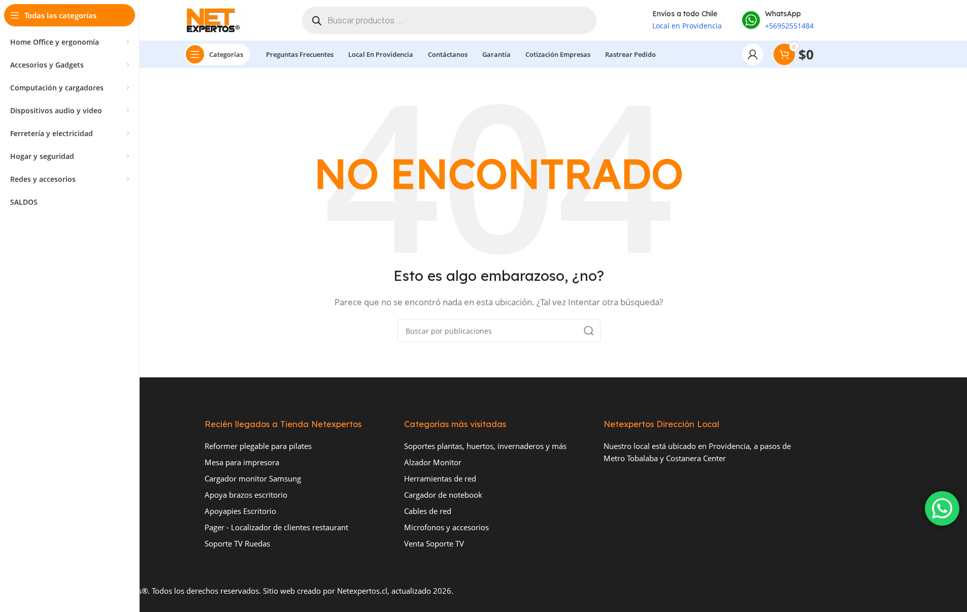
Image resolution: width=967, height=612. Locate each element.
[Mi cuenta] (753, 54)
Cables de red (427, 511)
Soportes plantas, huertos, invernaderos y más (485, 446)
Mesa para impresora (242, 462)
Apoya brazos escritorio (246, 495)
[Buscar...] (589, 330)
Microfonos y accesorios (446, 527)
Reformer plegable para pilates (258, 446)
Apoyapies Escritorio (240, 511)
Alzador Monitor (432, 462)
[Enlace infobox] (778, 20)
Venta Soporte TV (434, 543)
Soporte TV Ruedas (237, 543)
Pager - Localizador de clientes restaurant (276, 527)
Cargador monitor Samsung (253, 478)
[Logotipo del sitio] (215, 19)
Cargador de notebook (443, 495)
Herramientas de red (440, 478)
